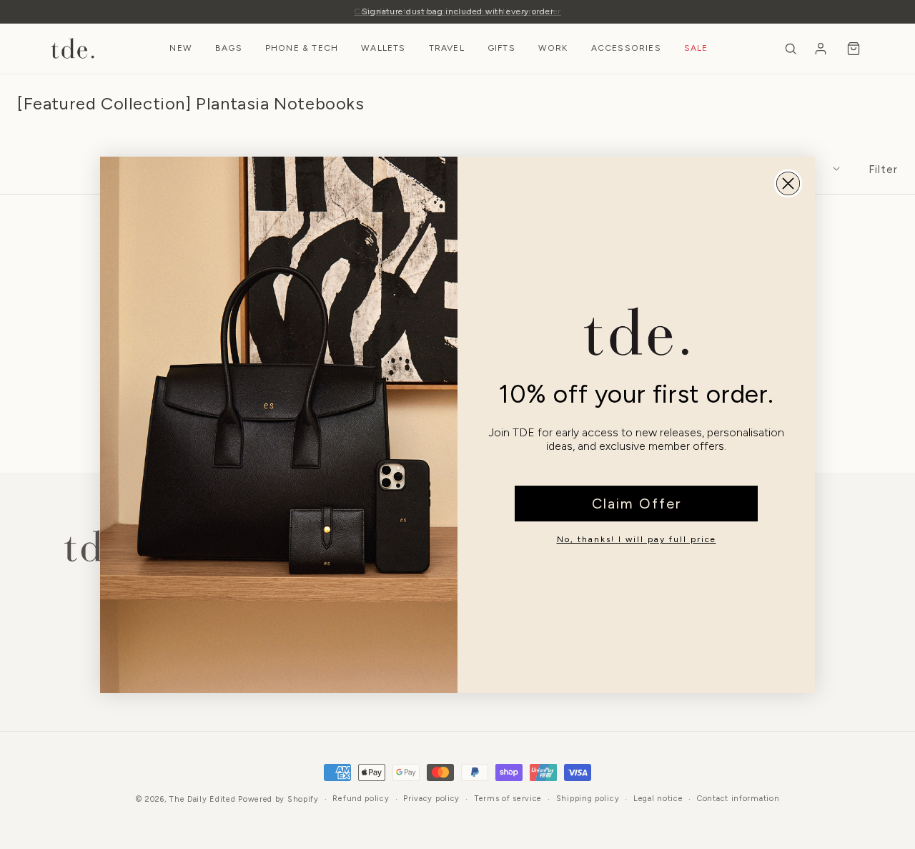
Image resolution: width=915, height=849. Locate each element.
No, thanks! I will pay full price (636, 539)
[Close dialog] (788, 183)
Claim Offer (636, 503)
